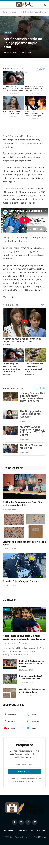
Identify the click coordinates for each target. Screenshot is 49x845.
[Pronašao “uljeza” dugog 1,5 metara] (24, 565)
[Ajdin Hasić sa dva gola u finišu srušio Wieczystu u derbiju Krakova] (24, 619)
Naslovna (9, 830)
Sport (6, 609)
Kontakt (41, 830)
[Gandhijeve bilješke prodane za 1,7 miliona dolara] (24, 526)
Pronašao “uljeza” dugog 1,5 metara (21, 581)
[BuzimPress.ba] (24, 5)
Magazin (8, 32)
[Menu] (4, 5)
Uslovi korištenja (25, 830)
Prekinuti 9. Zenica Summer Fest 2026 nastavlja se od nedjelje (22, 503)
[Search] (45, 5)
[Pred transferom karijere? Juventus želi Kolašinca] (10, 679)
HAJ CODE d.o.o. (39, 837)
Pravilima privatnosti (28, 781)
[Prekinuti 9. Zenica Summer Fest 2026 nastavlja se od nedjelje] (24, 486)
